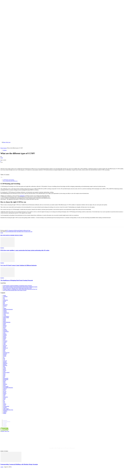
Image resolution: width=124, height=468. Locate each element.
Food (4, 339)
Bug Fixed (5, 304)
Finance (4, 337)
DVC (4, 328)
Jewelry (4, 356)
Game (4, 343)
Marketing (5, 363)
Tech (4, 395)
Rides (4, 381)
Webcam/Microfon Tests (8, 409)
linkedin (4, 361)
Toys (4, 402)
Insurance (5, 353)
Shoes (4, 382)
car (3, 307)
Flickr (12, 442)
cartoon (4, 308)
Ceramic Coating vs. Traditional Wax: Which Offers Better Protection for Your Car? (20, 289)
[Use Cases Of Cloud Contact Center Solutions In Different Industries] (8, 261)
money (4, 368)
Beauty (4, 301)
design (4, 321)
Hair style (5, 345)
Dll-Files (5, 325)
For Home (5, 340)
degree (4, 318)
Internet (4, 354)
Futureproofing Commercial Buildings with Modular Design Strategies (17, 285)
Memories (5, 365)
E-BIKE (5, 329)
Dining (4, 323)
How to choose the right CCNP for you (10, 180)
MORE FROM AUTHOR (17, 235)
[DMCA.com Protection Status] (4, 430)
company (5, 311)
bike (4, 302)
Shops (4, 385)
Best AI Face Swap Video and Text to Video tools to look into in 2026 (17, 287)
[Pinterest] (12, 164)
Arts (4, 298)
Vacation (5, 407)
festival (4, 336)
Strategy (4, 393)
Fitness (4, 338)
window (4, 412)
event (4, 332)
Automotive (5, 300)
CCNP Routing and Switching (8, 179)
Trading (4, 403)
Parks (4, 375)
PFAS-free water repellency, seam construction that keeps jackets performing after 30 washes (25, 250)
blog (4, 303)
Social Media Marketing (8, 387)
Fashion (4, 333)
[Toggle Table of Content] (1, 177)
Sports (4, 389)
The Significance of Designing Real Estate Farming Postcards (17, 280)
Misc (4, 366)
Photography (5, 378)
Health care (5, 347)
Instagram (18, 442)
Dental (4, 319)
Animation (5, 296)
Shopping (5, 384)
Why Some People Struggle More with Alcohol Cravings (14, 290)
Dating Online (6, 317)
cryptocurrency (6, 316)
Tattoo (4, 394)
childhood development (8, 309)
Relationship (5, 379)
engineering (22, 195)
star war (4, 391)
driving (4, 326)
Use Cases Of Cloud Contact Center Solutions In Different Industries (19, 265)
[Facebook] (3, 164)
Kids (4, 358)
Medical (4, 364)
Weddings (5, 410)
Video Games (6, 408)
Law (4, 359)
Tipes (4, 399)
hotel (4, 350)
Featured (5, 335)
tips (4, 400)
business (5, 150)
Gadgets (4, 342)
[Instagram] (15, 443)
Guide (4, 344)
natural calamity (6, 372)
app (4, 297)
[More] (21, 164)
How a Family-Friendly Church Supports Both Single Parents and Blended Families (20, 286)
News (4, 373)
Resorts (4, 380)
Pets (4, 377)
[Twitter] (7, 164)
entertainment (6, 331)
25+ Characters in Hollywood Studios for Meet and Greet (18, 230)
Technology (5, 396)
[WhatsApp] (16, 164)
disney (4, 324)
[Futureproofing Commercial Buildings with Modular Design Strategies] (11, 461)
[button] (120, 145)
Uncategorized (6, 406)
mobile (4, 367)
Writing (4, 413)
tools (4, 401)
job (3, 357)
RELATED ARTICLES (6, 235)
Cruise (4, 314)
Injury (4, 351)
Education (5, 330)
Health (4, 346)
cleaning (5, 310)
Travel (4, 405)
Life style (5, 360)
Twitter (24, 442)
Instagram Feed (6, 352)
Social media (5, 386)
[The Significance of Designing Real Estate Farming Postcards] (8, 276)
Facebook (5, 442)
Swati (2, 157)
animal (4, 295)
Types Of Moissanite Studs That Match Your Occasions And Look (18, 231)
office (4, 374)
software (5, 388)
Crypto (4, 315)
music (4, 371)
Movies (4, 370)
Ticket (4, 398)
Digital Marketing (6, 322)
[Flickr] (9, 443)
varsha (2, 466)
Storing (4, 392)
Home (4, 349)
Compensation (6, 312)
